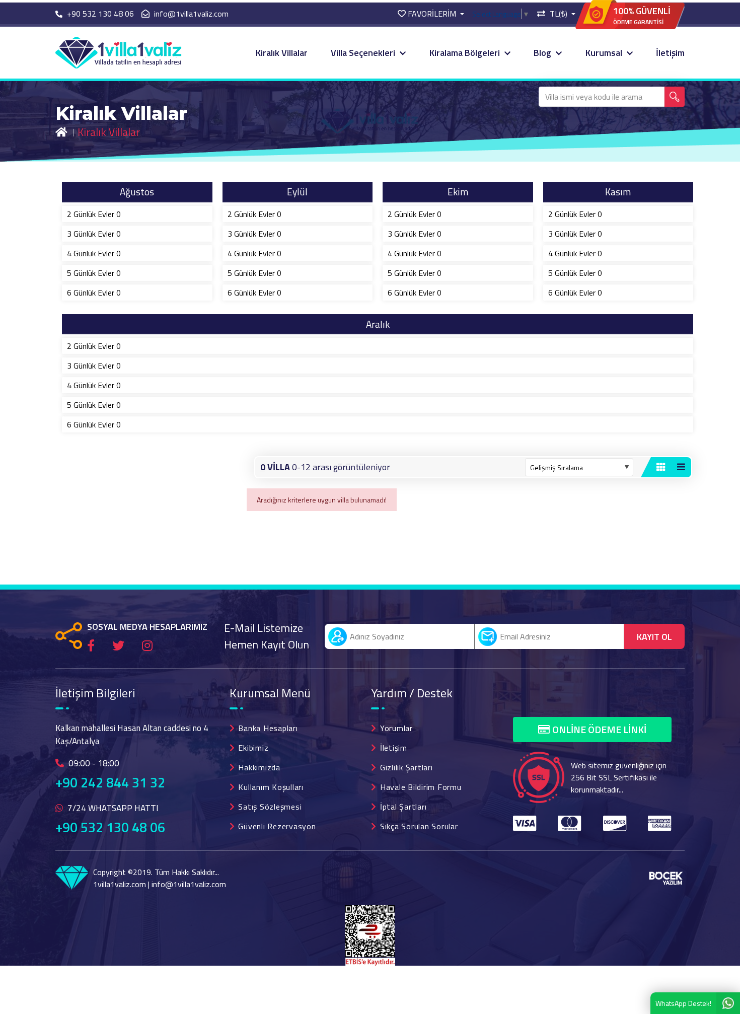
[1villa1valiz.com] (118, 51)
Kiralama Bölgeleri (465, 52)
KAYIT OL (654, 636)
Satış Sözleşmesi (270, 807)
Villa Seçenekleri (364, 52)
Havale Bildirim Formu (421, 787)
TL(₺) (558, 14)
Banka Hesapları (268, 728)
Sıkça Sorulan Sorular (419, 826)
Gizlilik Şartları (406, 767)
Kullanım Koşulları (271, 787)
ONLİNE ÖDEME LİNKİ (599, 729)
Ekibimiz (253, 748)
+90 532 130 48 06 (110, 827)
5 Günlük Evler (94, 273)
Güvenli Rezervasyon (277, 826)
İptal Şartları (403, 807)
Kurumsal (604, 52)
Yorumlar (396, 728)
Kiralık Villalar (282, 52)
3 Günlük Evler (94, 234)
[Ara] (674, 97)
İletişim (670, 52)
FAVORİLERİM (432, 14)
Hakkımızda (259, 767)
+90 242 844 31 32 (110, 782)
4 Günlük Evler (94, 253)
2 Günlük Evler (94, 214)
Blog (543, 52)
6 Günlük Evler (94, 292)
